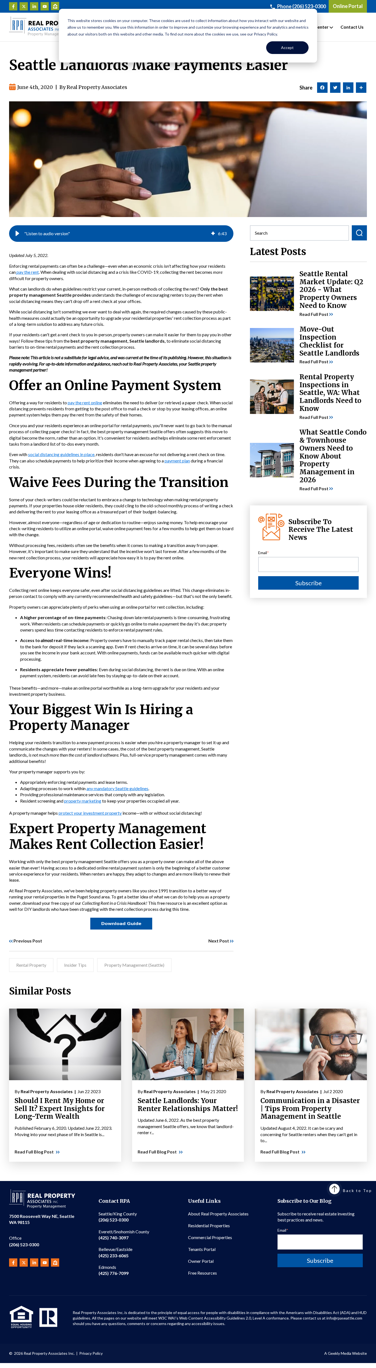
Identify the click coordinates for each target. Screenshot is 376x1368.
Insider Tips (75, 965)
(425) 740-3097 (124, 1234)
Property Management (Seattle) (134, 965)
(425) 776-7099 (114, 1270)
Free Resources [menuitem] (202, 1272)
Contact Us (352, 26)
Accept (287, 47)
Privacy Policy (91, 1353)
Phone (301, 6)
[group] (121, 233)
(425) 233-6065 (115, 1252)
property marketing (82, 800)
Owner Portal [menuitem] (201, 1261)
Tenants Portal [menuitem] (202, 1249)
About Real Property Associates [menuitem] (218, 1213)
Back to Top (357, 1190)
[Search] (359, 232)
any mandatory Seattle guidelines (117, 788)
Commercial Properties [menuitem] (210, 1237)
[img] (213, 233)
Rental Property (31, 965)
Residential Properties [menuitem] (209, 1225)
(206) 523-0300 (24, 1241)
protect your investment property (90, 813)
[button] (17, 233)
